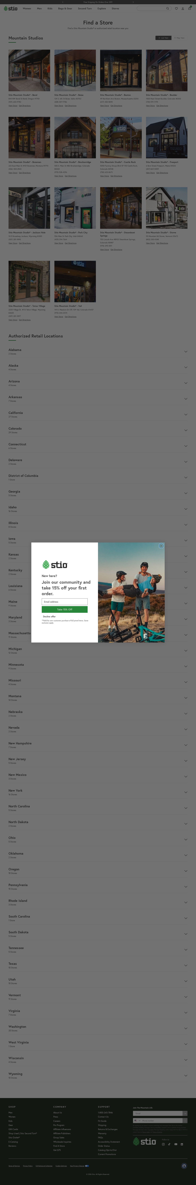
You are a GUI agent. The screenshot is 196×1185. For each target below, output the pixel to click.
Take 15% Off (64, 609)
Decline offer (49, 616)
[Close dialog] (161, 546)
